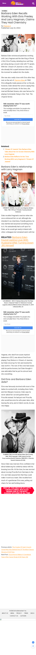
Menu (4, 3)
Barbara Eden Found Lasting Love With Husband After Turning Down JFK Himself (17, 241)
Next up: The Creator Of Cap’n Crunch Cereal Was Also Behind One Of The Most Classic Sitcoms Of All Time (17, 490)
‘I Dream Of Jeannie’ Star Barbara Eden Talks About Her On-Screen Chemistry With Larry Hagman (19, 151)
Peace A (7, 26)
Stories (4, 11)
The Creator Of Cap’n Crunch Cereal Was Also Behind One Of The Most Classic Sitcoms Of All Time (17, 549)
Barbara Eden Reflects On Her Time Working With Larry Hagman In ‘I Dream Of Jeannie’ (19, 159)
